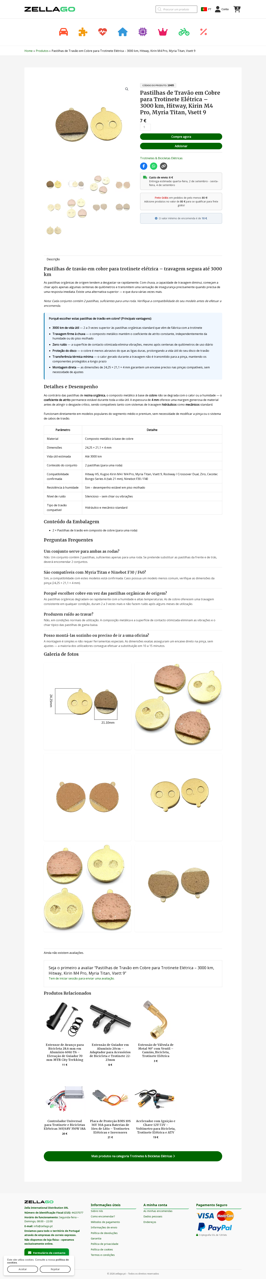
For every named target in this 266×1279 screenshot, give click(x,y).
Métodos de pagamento (105, 1222)
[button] (127, 89)
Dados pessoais (152, 1216)
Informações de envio (104, 1227)
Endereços (149, 1222)
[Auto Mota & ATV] (63, 32)
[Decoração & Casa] (122, 32)
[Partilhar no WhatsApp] (153, 166)
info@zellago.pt (43, 1226)
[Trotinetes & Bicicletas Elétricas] (184, 32)
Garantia (96, 1238)
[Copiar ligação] (163, 166)
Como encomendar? (103, 1216)
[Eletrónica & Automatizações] (143, 32)
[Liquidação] (204, 32)
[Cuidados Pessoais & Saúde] (102, 32)
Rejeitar (55, 1269)
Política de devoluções (104, 1233)
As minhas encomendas (157, 1211)
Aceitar (23, 1269)
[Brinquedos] (83, 32)
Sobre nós (97, 1211)
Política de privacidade (104, 1244)
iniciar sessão (69, 978)
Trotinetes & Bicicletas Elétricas (161, 158)
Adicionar (181, 146)
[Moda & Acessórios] (163, 32)
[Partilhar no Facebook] (143, 166)
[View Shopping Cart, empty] (237, 9)
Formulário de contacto (49, 1253)
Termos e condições (103, 1255)
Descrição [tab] (53, 259)
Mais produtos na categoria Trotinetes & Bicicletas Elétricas (132, 1156)
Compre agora (181, 137)
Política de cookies (102, 1249)
